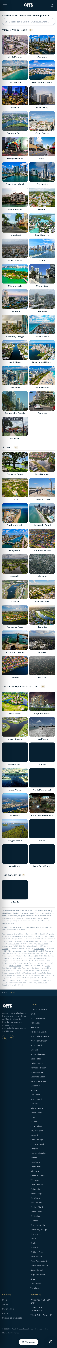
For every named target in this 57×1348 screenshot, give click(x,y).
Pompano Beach (38, 1068)
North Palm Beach (44, 973)
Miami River (16, 936)
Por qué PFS (8, 1309)
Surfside (5, 949)
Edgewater (35, 1167)
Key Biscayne (36, 1131)
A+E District (36, 1202)
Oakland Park (36, 1252)
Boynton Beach (15, 966)
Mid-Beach (35, 1095)
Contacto (6, 1313)
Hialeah (33, 1122)
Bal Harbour (36, 1216)
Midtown (48, 936)
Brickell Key (18, 934)
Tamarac (34, 1104)
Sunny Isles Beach (30, 946)
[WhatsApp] (51, 1342)
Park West (35, 1198)
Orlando (34, 1050)
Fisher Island (43, 944)
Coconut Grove (37, 1176)
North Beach (36, 1099)
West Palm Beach (38, 1041)
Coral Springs (36, 1140)
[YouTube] (11, 1037)
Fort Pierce (42, 983)
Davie (33, 1243)
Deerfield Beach (34, 953)
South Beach (36, 1045)
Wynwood (35, 1180)
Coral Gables (39, 949)
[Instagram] (4, 1037)
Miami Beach (36, 1108)
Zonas (5, 1304)
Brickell (34, 1014)
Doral (33, 1117)
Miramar (34, 1238)
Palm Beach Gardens (30, 968)
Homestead (16, 951)
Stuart (4, 983)
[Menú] (5, 5)
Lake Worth (45, 978)
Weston (19, 956)
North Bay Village (38, 1229)
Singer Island (30, 975)
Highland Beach (8, 978)
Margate (5, 961)
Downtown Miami (38, 1009)
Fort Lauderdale (37, 1018)
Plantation (35, 1135)
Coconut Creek (29, 958)
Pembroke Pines (38, 1081)
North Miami (36, 1113)
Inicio (4, 992)
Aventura (34, 1027)
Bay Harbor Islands (39, 1225)
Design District (17, 939)
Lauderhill (35, 1086)
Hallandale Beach (38, 1032)
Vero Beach (35, 1288)
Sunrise (51, 956)
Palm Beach (39, 961)
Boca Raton (35, 1059)
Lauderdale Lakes (38, 1153)
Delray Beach (28, 963)
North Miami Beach (39, 1036)
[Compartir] (52, 5)
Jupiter (47, 966)
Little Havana (13, 944)
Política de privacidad (12, 1318)
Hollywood (35, 1023)
